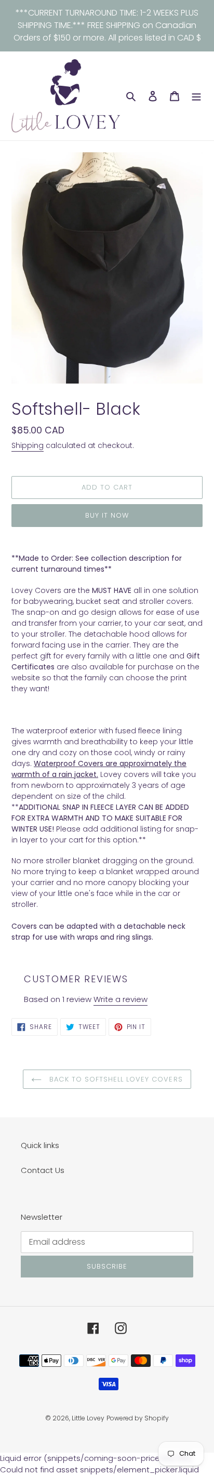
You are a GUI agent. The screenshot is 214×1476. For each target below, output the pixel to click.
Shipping (27, 445)
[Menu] (196, 96)
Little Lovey (88, 1418)
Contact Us (42, 1170)
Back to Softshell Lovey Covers (114, 1079)
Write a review (120, 999)
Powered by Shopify (137, 1418)
